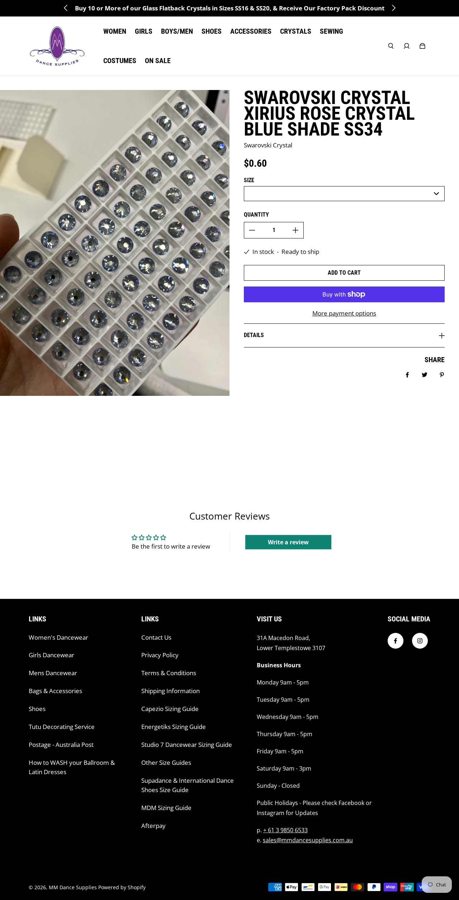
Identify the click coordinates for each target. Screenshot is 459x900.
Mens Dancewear (53, 673)
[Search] (391, 46)
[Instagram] (420, 641)
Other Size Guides (166, 762)
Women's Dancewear (58, 637)
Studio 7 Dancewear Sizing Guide (186, 744)
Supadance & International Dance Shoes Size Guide (187, 785)
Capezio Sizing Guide (170, 709)
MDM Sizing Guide (166, 808)
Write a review (288, 542)
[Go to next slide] (393, 8)
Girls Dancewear (51, 655)
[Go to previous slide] (66, 8)
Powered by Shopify (122, 887)
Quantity (256, 214)
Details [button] (254, 335)
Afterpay (153, 825)
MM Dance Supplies (73, 887)
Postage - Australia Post (61, 744)
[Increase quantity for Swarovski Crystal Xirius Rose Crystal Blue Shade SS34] (295, 230)
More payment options (344, 313)
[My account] (407, 46)
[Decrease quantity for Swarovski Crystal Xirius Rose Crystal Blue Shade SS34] (252, 230)
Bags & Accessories (55, 691)
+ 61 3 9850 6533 (285, 830)
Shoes (37, 709)
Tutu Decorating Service (62, 727)
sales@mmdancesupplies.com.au (308, 840)
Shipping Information (170, 691)
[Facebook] (395, 641)
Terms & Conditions (168, 673)
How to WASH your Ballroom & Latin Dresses (72, 767)
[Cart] (422, 46)
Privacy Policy (160, 655)
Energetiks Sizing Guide (173, 727)
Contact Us (156, 637)
